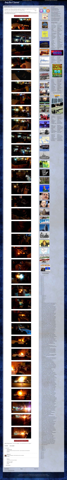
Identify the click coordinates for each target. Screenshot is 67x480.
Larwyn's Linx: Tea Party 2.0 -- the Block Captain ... (48, 375)
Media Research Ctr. (59, 87)
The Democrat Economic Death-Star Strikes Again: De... (49, 401)
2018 (42, 285)
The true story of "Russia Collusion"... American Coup (44, 29)
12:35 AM (8, 456)
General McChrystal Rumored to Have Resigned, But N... (49, 346)
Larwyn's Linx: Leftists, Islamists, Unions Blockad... (48, 355)
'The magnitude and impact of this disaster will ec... (48, 395)
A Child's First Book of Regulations (55, 20)
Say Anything (58, 41)
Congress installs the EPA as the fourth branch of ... (48, 412)
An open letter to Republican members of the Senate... (49, 314)
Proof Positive (53, 88)
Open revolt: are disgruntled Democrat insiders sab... (49, 440)
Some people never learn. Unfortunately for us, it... (48, 422)
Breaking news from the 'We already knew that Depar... (49, 430)
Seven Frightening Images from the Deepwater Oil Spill (49, 354)
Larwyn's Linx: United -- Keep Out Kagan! (47, 431)
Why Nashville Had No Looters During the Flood (48, 424)
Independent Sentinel (59, 30)
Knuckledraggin (53, 86)
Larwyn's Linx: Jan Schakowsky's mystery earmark (48, 328)
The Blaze (52, 28)
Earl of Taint (52, 82)
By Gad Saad (45, 20)
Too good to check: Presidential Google (47, 433)
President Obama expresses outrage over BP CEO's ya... (49, 357)
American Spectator (53, 26)
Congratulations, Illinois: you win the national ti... (48, 362)
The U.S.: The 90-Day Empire (54, 14)
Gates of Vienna (59, 29)
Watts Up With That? (59, 123)
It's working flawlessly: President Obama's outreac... (48, 442)
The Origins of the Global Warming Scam (56, 13)
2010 (42, 294)
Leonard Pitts (58, 86)
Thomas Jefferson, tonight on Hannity (46, 411)
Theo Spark (58, 130)
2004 (42, 457)
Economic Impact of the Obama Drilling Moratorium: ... (49, 385)
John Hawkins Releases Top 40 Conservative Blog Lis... (49, 432)
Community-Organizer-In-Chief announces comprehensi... (49, 374)
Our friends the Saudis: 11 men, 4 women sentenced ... (49, 325)
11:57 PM (8, 451)
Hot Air (52, 39)
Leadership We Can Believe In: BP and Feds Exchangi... (49, 383)
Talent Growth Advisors (60, 140)
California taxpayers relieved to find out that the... (48, 337)
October (43, 297)
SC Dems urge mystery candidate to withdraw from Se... (49, 421)
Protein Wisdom (59, 39)
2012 (42, 292)
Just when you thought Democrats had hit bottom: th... (49, 376)
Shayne (8, 454)
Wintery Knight (59, 132)
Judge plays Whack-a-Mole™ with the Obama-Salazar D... (49, 336)
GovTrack (52, 58)
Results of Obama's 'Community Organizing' (6, 0)
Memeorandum (59, 88)
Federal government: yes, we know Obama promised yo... (49, 406)
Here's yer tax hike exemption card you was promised (49, 309)
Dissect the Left (53, 130)
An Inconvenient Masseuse (45, 344)
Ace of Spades (53, 24)
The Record (52, 122)
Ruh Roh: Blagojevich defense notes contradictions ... (49, 334)
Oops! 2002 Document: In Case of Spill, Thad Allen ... (49, 304)
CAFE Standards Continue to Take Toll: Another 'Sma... (49, 403)
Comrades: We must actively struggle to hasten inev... (49, 372)
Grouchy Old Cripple (53, 84)
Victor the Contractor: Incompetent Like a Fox (47, 305)
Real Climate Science (59, 122)
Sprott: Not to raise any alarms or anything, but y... (48, 405)
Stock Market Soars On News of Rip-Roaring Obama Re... (49, 384)
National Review (53, 43)
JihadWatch (58, 85)
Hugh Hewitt (52, 40)
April (42, 447)
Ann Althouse (58, 24)
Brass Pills (52, 57)
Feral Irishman (53, 83)
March (43, 448)
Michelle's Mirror (53, 87)
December (43, 295)
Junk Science (59, 120)
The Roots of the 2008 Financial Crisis (55, 16)
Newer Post (7, 468)
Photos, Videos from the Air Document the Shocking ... (49, 318)
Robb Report (52, 139)
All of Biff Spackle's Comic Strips (45, 271)
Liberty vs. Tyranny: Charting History (55, 11)
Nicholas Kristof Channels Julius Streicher (47, 434)
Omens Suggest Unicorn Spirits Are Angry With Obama (49, 386)
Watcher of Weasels (59, 131)
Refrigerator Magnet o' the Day (46, 347)
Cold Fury (52, 129)
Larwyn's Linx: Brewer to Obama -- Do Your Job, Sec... (49, 323)
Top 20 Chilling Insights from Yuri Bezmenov (51, 0)
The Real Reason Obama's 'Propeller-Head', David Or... (49, 324)
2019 (42, 284)
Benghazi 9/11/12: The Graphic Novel (55, 15)
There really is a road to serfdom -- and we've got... (48, 363)
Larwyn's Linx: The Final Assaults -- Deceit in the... (48, 443)
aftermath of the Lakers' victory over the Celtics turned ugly (27, 12)
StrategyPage (53, 121)
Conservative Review (53, 31)
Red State (58, 40)
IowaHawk (52, 85)
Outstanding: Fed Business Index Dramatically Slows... (49, 364)
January (43, 450)
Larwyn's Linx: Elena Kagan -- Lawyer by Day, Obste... (49, 307)
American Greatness (53, 25)
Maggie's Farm (53, 132)
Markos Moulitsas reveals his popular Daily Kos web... (49, 306)
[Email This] (10, 445)
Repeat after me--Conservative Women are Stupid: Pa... (49, 366)
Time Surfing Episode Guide (54, 8)
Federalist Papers (59, 83)
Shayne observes (9, 443)
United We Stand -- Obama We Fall (46, 413)
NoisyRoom (58, 37)
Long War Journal (53, 120)
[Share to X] (11, 445)
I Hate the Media (59, 84)
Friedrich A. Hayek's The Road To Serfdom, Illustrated (49, 393)
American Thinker (53, 27)
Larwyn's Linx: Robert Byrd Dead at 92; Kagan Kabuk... (49, 317)
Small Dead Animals (59, 128)
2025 (42, 277)
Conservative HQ (59, 26)
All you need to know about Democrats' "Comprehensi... (49, 326)
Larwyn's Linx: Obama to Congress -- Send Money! (48, 394)
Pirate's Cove (58, 38)
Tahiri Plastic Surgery (59, 139)
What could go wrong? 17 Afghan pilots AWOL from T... (49, 373)
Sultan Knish (58, 43)
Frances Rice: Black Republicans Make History (48, 333)
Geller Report (52, 38)
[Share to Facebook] (12, 445)
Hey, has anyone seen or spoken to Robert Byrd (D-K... (49, 338)
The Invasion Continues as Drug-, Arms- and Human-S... (49, 308)
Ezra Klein (58, 82)
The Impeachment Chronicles (45, 353)
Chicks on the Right (59, 25)
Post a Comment (8, 465)
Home (21, 468)
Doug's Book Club (44, 356)
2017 (42, 286)
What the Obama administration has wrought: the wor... (49, 327)
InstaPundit (52, 41)
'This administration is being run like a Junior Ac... (48, 435)
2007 (42, 454)
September (43, 298)
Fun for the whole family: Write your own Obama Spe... (49, 392)
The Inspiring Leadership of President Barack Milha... (49, 396)
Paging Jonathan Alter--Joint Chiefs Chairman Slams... (49, 316)
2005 (42, 456)
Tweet (35, 10)
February (43, 449)
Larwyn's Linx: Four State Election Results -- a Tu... (48, 345)
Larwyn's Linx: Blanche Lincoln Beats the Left (48, 425)
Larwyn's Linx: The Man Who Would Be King (47, 414)
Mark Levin (52, 42)
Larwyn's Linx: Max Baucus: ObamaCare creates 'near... (49, 365)
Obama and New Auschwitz (54, 12)
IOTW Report (58, 31)
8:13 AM (8, 463)
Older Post (36, 468)
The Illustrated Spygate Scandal (27, 0)
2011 (42, 293)
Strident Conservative (59, 42)
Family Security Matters (54, 131)
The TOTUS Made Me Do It (45, 415)
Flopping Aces (59, 28)
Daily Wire (58, 27)
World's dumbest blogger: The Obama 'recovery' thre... (49, 335)
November (43, 296)
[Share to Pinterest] (13, 445)
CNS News (52, 30)
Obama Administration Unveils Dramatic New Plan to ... (49, 367)
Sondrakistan (58, 129)
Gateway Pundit (53, 37)
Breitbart (52, 29)
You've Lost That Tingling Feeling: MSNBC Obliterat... (49, 382)
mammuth (40, 474)
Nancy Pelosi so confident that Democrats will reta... (48, 343)
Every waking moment (44, 444)
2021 (42, 282)
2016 (42, 287)
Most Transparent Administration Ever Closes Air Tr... (48, 404)
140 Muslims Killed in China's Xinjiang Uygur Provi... (48, 441)
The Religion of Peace (54, 123)
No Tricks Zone (59, 121)
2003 (42, 458)
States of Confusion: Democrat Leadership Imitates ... (49, 423)
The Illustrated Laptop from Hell (55, 10)
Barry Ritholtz (59, 57)
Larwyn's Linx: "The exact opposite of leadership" (48, 402)
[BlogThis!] (11, 445)
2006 (42, 455)
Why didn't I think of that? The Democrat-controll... (48, 315)
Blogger (47, 474)
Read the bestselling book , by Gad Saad (45, 38)
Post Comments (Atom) (11, 470)
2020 (42, 283)
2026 (42, 276)
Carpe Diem (58, 58)
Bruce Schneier (53, 140)
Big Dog (52, 128)
